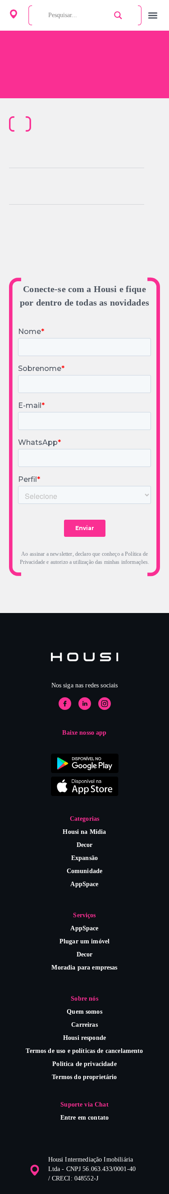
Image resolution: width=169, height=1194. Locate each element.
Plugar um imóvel (84, 941)
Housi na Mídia (84, 831)
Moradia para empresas (84, 967)
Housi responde (84, 1037)
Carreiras (84, 1024)
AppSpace (84, 884)
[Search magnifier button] (118, 15)
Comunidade (85, 871)
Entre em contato (84, 1117)
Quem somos (84, 1011)
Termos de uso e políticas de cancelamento (84, 1051)
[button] (152, 15)
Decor (85, 845)
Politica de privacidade (84, 1064)
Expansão (84, 858)
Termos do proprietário (84, 1077)
